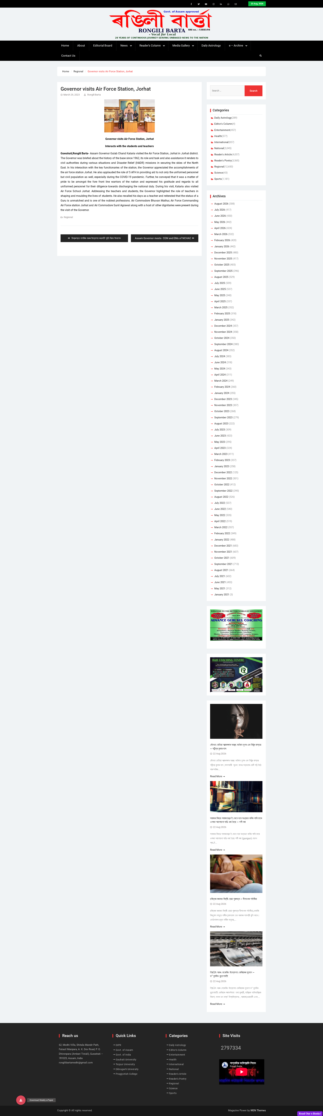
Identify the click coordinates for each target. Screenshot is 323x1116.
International (221, 142)
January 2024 (221, 393)
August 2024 (221, 350)
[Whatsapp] (228, 4)
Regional (68, 217)
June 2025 (220, 289)
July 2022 (219, 502)
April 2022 (220, 521)
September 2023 (223, 417)
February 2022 (222, 533)
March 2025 (220, 307)
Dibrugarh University (127, 1069)
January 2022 (221, 539)
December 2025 (223, 252)
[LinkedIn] (221, 4)
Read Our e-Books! (310, 1113)
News (124, 45)
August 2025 (221, 276)
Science (218, 172)
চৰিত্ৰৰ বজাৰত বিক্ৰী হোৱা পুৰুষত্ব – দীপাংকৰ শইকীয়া (233, 899)
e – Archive (236, 45)
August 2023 (221, 423)
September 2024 (223, 344)
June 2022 (220, 508)
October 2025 (221, 264)
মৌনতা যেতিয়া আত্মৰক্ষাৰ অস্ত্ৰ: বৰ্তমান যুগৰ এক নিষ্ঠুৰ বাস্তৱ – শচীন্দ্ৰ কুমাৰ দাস (235, 746)
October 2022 (221, 484)
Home (65, 45)
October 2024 (221, 337)
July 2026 (219, 209)
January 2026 (221, 246)
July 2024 (219, 356)
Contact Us (68, 55)
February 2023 (222, 460)
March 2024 (220, 380)
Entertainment (222, 130)
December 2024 (223, 325)
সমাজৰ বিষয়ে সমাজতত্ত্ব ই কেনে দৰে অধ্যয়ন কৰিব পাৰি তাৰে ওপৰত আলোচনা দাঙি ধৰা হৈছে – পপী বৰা (236, 820)
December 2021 (223, 545)
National (219, 148)
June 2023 (220, 435)
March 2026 (220, 234)
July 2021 (219, 576)
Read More (216, 776)
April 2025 (220, 301)
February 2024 (222, 386)
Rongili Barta (94, 94)
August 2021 (221, 570)
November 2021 (223, 551)
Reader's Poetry (223, 160)
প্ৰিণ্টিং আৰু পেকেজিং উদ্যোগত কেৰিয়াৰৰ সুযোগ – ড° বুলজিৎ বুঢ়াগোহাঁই (232, 974)
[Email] (235, 4)
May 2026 (219, 222)
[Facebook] (191, 4)
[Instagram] (213, 4)
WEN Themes (258, 1110)
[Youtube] (206, 4)
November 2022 (223, 478)
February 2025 (222, 313)
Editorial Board (102, 45)
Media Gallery (181, 45)
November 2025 (223, 258)
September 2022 (223, 490)
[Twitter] (198, 4)
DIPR (118, 1045)
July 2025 (219, 283)
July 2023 (219, 429)
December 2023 (223, 399)
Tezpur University (125, 1064)
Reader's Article (223, 154)
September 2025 (223, 270)
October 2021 (221, 557)
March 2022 (220, 527)
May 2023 (219, 441)
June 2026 (220, 215)
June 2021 (220, 582)
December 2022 (223, 472)
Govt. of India (123, 1054)
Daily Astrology (211, 45)
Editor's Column (223, 123)
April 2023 (220, 448)
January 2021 (221, 594)
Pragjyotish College (126, 1074)
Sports (218, 178)
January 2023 (221, 466)
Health (218, 136)
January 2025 (221, 319)
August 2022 (221, 496)
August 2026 (221, 203)
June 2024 (220, 362)
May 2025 (219, 295)
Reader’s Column (150, 45)
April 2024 (220, 374)
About (81, 45)
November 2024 (223, 331)
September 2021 (223, 564)
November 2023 (223, 405)
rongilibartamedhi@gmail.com (76, 1062)
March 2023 (220, 454)
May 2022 (219, 515)
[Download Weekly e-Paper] (21, 1100)
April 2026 (220, 228)
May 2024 (219, 368)
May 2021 (219, 588)
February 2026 (222, 240)
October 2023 (221, 411)
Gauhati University (126, 1059)
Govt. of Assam (124, 1050)
